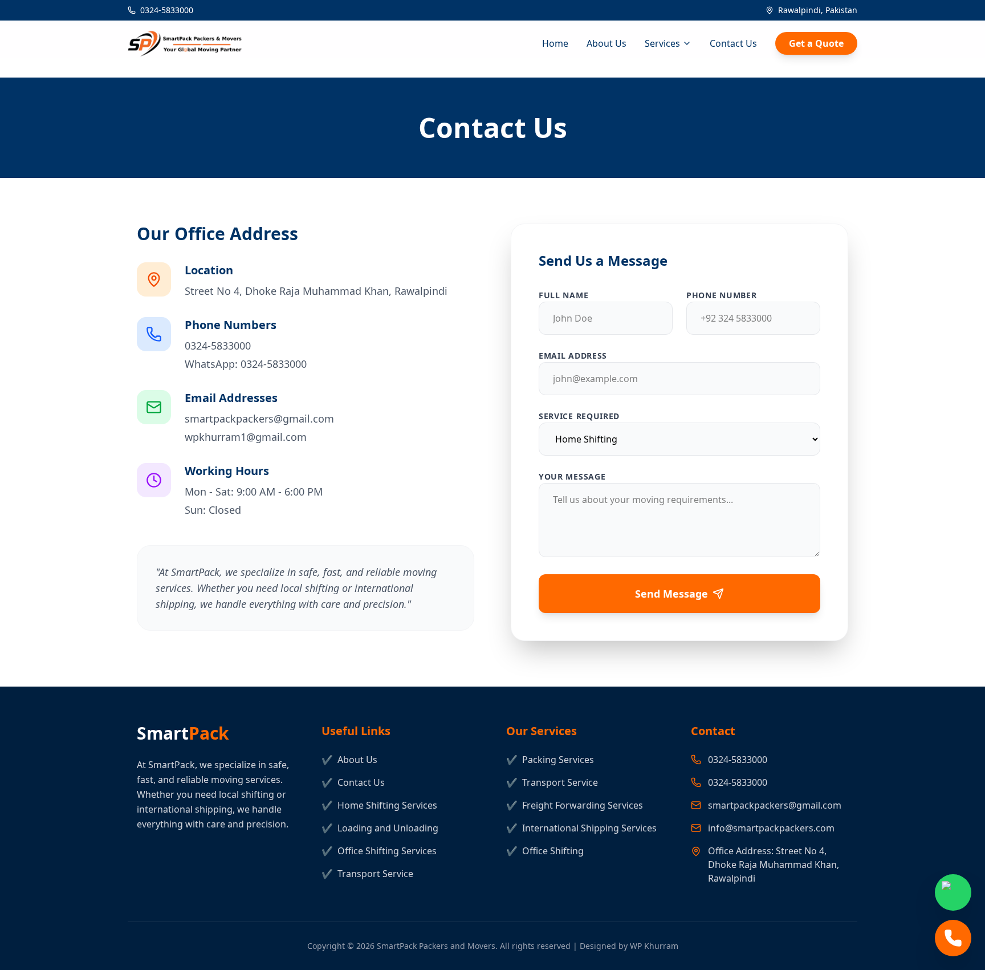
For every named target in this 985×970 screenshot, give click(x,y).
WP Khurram (654, 945)
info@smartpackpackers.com (771, 828)
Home (555, 43)
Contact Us (733, 43)
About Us (606, 43)
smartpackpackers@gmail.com (259, 418)
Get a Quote (816, 43)
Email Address (573, 355)
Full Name (563, 295)
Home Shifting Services (379, 805)
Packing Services (550, 759)
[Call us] (953, 938)
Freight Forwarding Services (574, 805)
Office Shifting (545, 851)
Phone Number (721, 295)
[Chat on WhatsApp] (953, 892)
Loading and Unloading (379, 828)
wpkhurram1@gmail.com (246, 437)
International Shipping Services (581, 828)
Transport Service (367, 873)
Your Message (572, 476)
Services (662, 43)
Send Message (671, 593)
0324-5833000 (166, 10)
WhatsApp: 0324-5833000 (246, 364)
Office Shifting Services (379, 851)
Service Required (579, 416)
